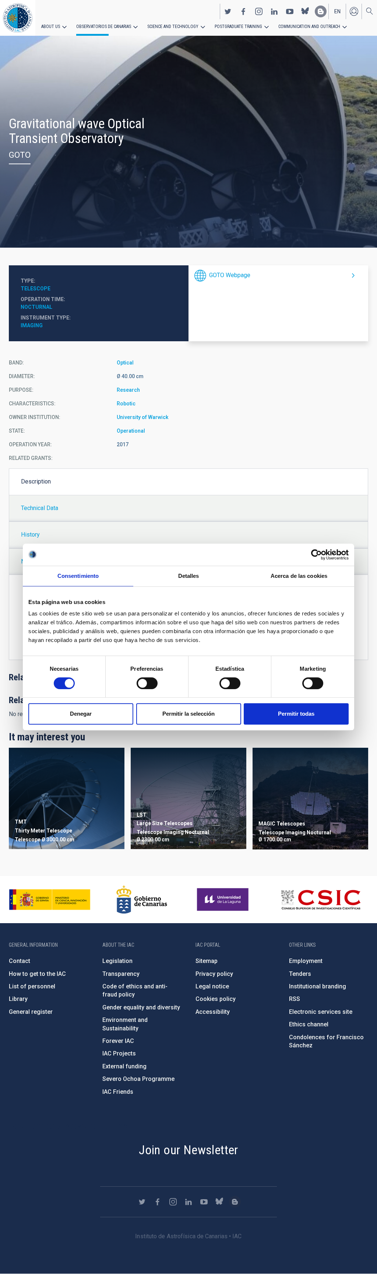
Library (18, 998)
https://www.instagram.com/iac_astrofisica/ (259, 11)
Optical (125, 363)
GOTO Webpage (229, 275)
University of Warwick (142, 417)
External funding (124, 1066)
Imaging (32, 325)
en (337, 11)
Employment (306, 960)
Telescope (35, 289)
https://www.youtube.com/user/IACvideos (289, 11)
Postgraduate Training (238, 26)
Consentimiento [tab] (78, 576)
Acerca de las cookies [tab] (299, 576)
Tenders (300, 973)
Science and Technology (172, 26)
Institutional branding (317, 986)
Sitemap (206, 960)
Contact (19, 960)
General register (31, 1011)
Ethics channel (308, 1024)
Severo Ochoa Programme (138, 1078)
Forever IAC (118, 1040)
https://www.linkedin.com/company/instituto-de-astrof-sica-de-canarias (274, 11)
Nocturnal (36, 307)
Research (128, 390)
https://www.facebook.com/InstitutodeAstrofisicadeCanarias (243, 11)
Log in (354, 11)
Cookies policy (215, 998)
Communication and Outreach (309, 26)
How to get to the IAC (37, 973)
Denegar (81, 714)
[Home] (17, 18)
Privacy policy (214, 973)
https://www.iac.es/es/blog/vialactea (320, 11)
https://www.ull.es (224, 899)
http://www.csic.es (320, 899)
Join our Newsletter (188, 1149)
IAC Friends (117, 1091)
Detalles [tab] (188, 576)
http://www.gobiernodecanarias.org (142, 899)
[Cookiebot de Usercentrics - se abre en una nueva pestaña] (316, 554)
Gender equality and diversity (141, 1007)
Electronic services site (320, 1011)
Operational (131, 431)
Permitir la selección (188, 714)
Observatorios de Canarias (103, 26)
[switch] (147, 683)
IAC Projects (119, 1053)
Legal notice (212, 986)
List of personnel (32, 986)
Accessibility (212, 1011)
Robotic (126, 403)
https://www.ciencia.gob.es (50, 899)
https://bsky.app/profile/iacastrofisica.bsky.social (305, 11)
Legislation (117, 960)
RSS (294, 998)
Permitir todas (296, 714)
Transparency (121, 973)
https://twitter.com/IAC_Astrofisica (228, 11)
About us (50, 26)
